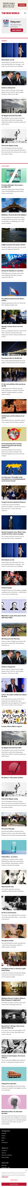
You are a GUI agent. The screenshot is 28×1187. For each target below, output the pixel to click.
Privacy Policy (5, 1157)
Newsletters (4, 1142)
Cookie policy (5, 1176)
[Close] (26, 1170)
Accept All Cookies (14, 1184)
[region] (14, 1177)
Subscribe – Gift (5, 1167)
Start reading (17, 30)
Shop (2, 1140)
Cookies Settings (14, 1179)
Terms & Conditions (6, 1155)
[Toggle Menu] (25, 13)
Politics (3, 1138)
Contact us (4, 1150)
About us (3, 1153)
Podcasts (3, 1133)
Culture (3, 1135)
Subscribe (22, 5)
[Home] (10, 13)
